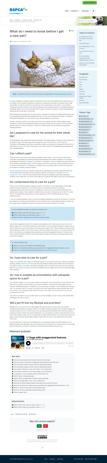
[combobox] (87, 21)
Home (11, 20)
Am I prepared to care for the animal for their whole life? (86, 38)
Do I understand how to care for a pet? (86, 47)
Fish (80, 86)
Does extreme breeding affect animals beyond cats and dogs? (32, 360)
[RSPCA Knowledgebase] (18, 10)
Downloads (60, 459)
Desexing (81, 93)
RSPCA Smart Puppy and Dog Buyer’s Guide (27, 215)
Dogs (80, 84)
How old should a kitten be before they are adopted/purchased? (33, 364)
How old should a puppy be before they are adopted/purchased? (33, 367)
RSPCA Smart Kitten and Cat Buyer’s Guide (26, 213)
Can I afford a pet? (84, 43)
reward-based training (27, 263)
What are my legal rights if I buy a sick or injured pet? (29, 380)
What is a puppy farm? (20, 392)
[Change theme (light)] (94, 11)
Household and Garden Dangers (85, 97)
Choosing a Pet (38, 20)
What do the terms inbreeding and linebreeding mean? (29, 390)
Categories (17, 20)
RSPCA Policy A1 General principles (24, 376)
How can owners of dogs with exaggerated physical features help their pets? (36, 362)
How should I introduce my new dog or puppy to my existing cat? (33, 371)
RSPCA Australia (18, 459)
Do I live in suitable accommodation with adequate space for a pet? (86, 58)
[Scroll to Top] (42, 447)
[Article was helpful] (39, 426)
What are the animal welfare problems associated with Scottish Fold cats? (35, 250)
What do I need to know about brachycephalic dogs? (29, 245)
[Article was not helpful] (45, 426)
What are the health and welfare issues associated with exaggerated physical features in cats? (41, 248)
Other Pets (82, 91)
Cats (80, 82)
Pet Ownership (83, 79)
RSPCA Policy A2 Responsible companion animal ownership (31, 378)
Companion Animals (27, 20)
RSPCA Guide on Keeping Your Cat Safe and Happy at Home (31, 217)
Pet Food (81, 100)
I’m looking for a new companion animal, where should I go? (31, 374)
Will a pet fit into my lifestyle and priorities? (86, 64)
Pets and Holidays (84, 102)
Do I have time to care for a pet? (86, 52)
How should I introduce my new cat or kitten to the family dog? (32, 369)
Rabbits (81, 89)
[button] (75, 11)
